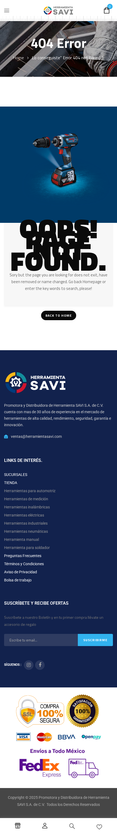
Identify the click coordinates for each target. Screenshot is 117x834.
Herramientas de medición (26, 499)
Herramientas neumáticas (26, 531)
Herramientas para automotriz (30, 491)
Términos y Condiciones (24, 564)
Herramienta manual (21, 539)
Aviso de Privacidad (20, 572)
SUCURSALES (15, 474)
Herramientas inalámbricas (27, 507)
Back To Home (58, 315)
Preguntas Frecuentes (22, 556)
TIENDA (10, 483)
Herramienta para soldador (27, 547)
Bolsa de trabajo (18, 580)
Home (18, 57)
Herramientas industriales (26, 523)
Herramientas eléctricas (24, 515)
